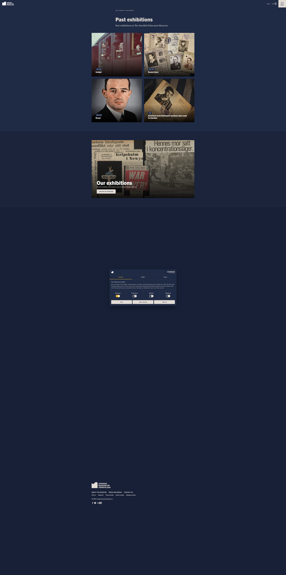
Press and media (115, 492)
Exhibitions (121, 10)
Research (100, 495)
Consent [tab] (120, 277)
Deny (121, 302)
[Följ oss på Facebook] (92, 503)
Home (116, 10)
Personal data (110, 495)
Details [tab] (143, 277)
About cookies (120, 495)
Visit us (94, 495)
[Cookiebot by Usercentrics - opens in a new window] (168, 272)
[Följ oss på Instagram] (95, 503)
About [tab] (165, 277)
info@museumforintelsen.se (105, 499)
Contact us (128, 492)
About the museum (99, 492)
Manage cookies (131, 495)
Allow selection (143, 302)
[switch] (134, 296)
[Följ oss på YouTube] (99, 503)
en (273, 3)
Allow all (164, 302)
